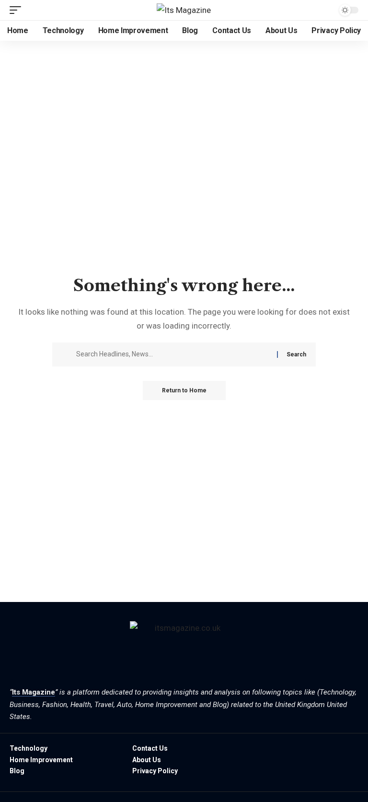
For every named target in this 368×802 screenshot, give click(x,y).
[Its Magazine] (184, 10)
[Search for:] (173, 354)
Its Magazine (33, 692)
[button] (18, 10)
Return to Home (184, 390)
